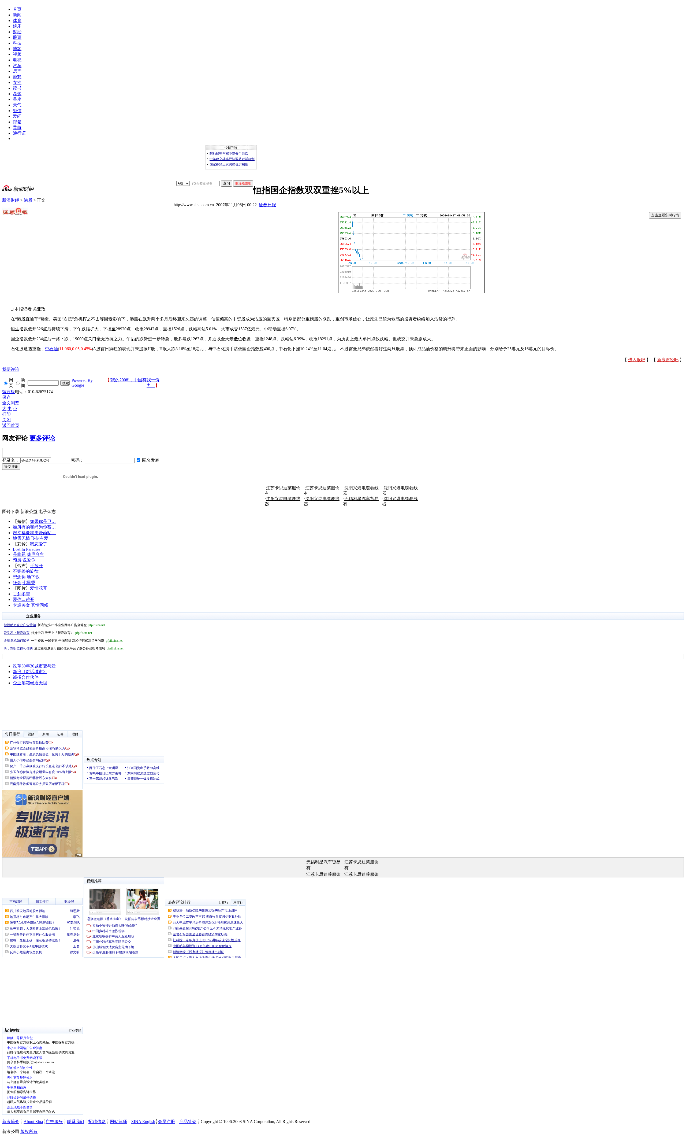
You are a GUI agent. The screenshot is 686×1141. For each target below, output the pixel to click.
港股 (28, 200)
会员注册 (166, 1121)
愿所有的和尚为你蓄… (34, 527)
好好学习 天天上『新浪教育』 (48, 633)
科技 (17, 43)
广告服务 (54, 1121)
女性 (17, 82)
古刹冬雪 (21, 594)
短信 (17, 110)
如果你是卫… (43, 521)
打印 (6, 414)
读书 (17, 88)
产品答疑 (187, 1121)
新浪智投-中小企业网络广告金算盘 (54, 625)
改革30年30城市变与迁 (34, 666)
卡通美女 (21, 605)
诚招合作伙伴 (26, 677)
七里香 (29, 582)
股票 (17, 37)
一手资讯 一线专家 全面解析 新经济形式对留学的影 (63, 640)
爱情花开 (38, 588)
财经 (17, 31)
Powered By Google (82, 382)
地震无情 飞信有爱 (30, 538)
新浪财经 (10, 200)
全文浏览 (10, 403)
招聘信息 (97, 1121)
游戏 (17, 77)
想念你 (19, 577)
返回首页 (10, 425)
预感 (17, 560)
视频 (17, 54)
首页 (17, 9)
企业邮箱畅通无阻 (30, 683)
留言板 (8, 391)
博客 (17, 48)
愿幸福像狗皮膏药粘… (34, 532)
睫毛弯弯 (35, 554)
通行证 (19, 133)
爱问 (17, 116)
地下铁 (33, 577)
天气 (17, 105)
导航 (17, 127)
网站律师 (118, 1121)
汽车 (17, 65)
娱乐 (17, 26)
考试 (17, 93)
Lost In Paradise (26, 549)
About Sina (33, 1121)
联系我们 (75, 1121)
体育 (17, 20)
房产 (17, 71)
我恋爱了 (38, 544)
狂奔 (17, 582)
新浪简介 (10, 1121)
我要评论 (10, 369)
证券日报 (267, 204)
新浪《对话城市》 (30, 671)
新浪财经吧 (667, 359)
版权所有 (29, 1131)
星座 (17, 99)
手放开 (36, 565)
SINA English (143, 1121)
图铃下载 (10, 511)
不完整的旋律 (26, 571)
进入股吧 (636, 359)
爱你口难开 (23, 599)
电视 (17, 60)
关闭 (6, 420)
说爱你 (29, 560)
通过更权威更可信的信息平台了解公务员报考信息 (63, 648)
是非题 (19, 554)
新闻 (17, 15)
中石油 (51, 348)
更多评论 (42, 438)
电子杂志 (47, 511)
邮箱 (17, 122)
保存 (6, 397)
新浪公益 (29, 511)
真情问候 (39, 605)
